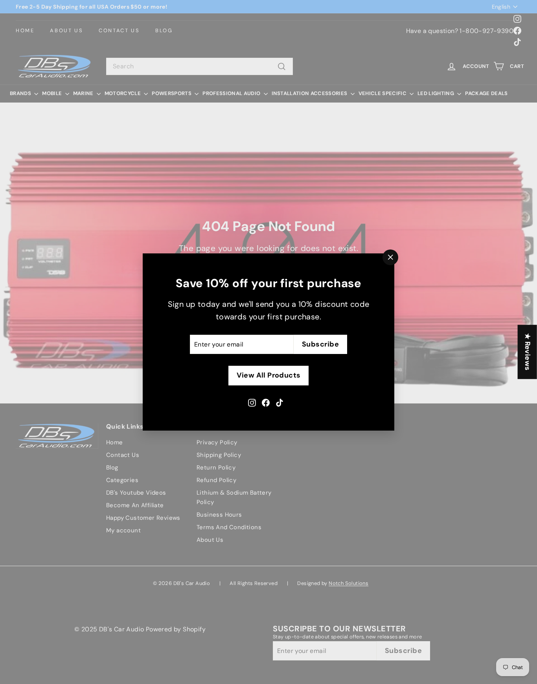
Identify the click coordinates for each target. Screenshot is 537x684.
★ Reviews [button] (527, 351)
